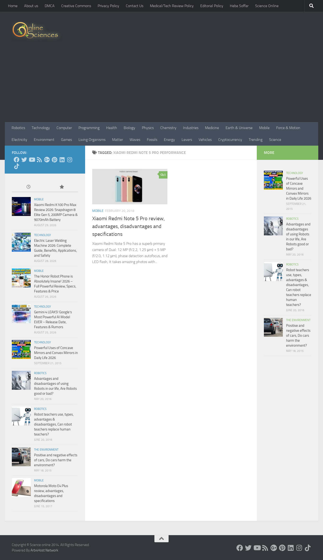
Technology (41, 127)
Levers (187, 139)
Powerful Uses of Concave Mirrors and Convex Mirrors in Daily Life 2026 (56, 353)
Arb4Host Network (44, 550)
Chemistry (168, 127)
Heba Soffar (239, 6)
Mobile (264, 127)
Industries (190, 127)
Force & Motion (288, 127)
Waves (135, 139)
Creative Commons (76, 6)
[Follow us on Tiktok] (16, 166)
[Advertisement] (161, 86)
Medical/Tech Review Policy (172, 6)
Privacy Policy (108, 6)
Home (12, 6)
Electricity (19, 139)
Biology (129, 127)
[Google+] (47, 159)
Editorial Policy (211, 6)
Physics (148, 127)
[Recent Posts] (28, 187)
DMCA (50, 6)
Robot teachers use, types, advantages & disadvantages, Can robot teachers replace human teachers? (54, 424)
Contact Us (134, 6)
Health (111, 127)
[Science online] (16, 159)
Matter (117, 139)
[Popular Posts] (61, 187)
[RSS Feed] (39, 159)
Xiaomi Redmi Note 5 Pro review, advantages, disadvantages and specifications (128, 226)
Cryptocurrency (230, 139)
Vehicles (205, 139)
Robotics (18, 127)
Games (66, 139)
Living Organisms (92, 139)
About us (31, 6)
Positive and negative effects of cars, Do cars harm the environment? (55, 460)
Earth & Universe (239, 127)
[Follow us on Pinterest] (54, 159)
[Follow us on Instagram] (69, 159)
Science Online (267, 6)
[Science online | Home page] (37, 31)
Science (275, 139)
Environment (44, 139)
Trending (255, 139)
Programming (89, 127)
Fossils (152, 139)
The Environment (46, 449)
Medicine (212, 127)
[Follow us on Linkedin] (62, 159)
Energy (169, 139)
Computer (64, 127)
